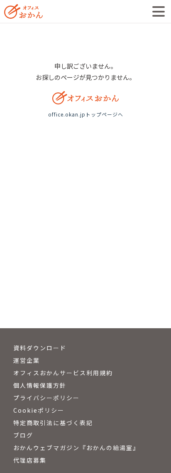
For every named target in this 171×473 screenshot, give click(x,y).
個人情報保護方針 (39, 385)
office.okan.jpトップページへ (85, 114)
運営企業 (26, 360)
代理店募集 (29, 460)
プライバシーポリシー (46, 398)
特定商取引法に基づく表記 (53, 423)
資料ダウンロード (39, 348)
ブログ (23, 435)
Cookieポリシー (38, 410)
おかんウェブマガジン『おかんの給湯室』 (76, 447)
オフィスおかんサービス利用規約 (63, 373)
